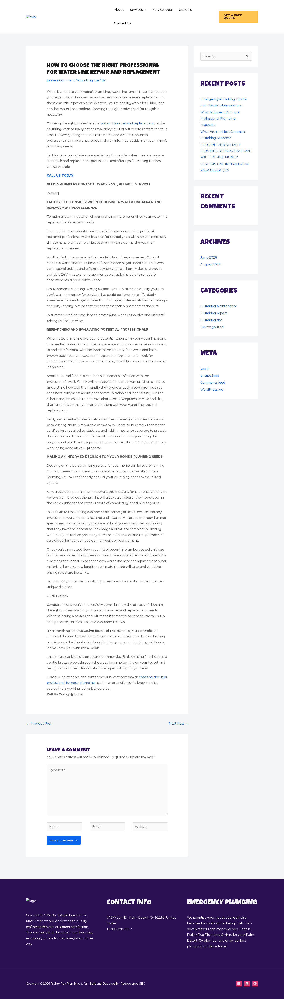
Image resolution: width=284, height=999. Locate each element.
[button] (144, 10)
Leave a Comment (61, 80)
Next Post (178, 723)
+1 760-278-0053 (119, 929)
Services (136, 10)
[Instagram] (247, 983)
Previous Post (39, 723)
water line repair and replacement (127, 123)
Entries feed (209, 375)
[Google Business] (255, 983)
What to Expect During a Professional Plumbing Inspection (219, 119)
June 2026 (208, 257)
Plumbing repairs (213, 313)
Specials (185, 10)
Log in (205, 368)
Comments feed (212, 382)
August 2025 (210, 264)
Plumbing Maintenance (218, 306)
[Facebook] (239, 983)
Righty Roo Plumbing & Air (73, 16)
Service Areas (163, 10)
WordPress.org (211, 389)
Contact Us (122, 23)
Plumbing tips (88, 80)
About (119, 10)
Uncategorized (212, 327)
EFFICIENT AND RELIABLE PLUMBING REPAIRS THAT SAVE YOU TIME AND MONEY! (225, 151)
